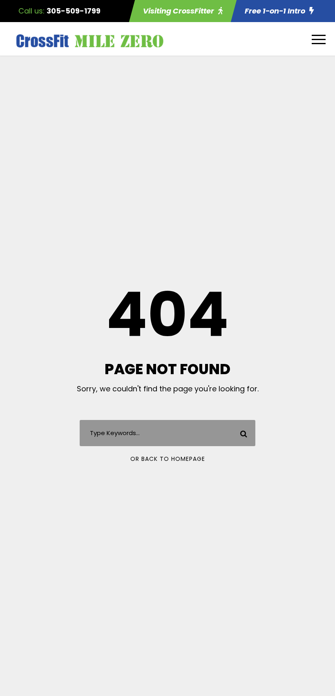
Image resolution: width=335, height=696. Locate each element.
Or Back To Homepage (167, 459)
